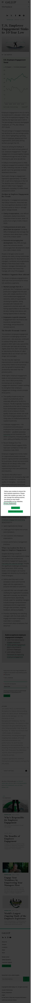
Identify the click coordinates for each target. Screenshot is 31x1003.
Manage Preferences (15, 511)
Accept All (15, 507)
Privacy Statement (10, 503)
